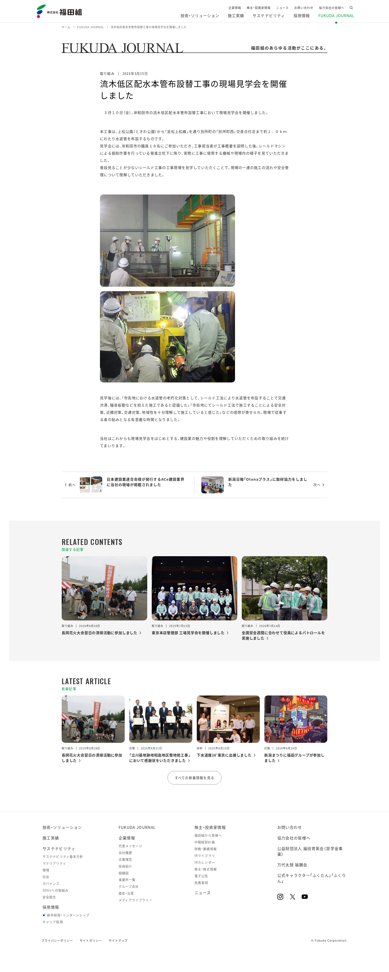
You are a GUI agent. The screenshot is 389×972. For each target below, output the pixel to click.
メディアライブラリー (135, 900)
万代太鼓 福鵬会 (292, 864)
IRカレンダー (204, 862)
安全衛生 (49, 897)
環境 (46, 870)
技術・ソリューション (62, 827)
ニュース (202, 892)
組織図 (124, 873)
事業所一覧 (127, 879)
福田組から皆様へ (208, 835)
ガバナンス (51, 883)
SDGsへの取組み (55, 890)
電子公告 (201, 876)
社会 (46, 876)
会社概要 (125, 852)
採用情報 (51, 907)
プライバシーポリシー (57, 940)
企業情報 (127, 838)
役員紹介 (125, 866)
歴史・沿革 (126, 893)
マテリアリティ (54, 863)
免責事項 (201, 882)
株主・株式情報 (205, 869)
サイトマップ (118, 940)
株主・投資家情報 (210, 827)
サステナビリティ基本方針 (63, 856)
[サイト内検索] (351, 8)
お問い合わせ (289, 827)
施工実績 (51, 838)
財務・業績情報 (205, 848)
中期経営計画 (204, 842)
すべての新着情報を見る (194, 777)
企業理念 (125, 859)
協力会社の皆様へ (293, 838)
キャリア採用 (53, 921)
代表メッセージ (130, 846)
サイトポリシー (91, 940)
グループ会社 (129, 886)
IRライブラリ (204, 855)
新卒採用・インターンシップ (68, 915)
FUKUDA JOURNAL (137, 827)
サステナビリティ (59, 848)
